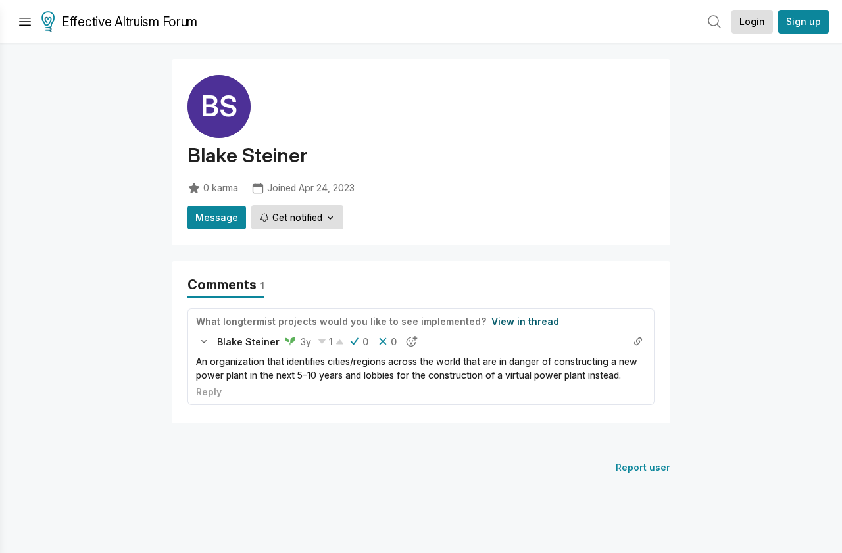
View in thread (525, 321)
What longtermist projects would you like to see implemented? (341, 321)
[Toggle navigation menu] (25, 22)
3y (306, 341)
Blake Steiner (248, 341)
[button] (204, 341)
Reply (209, 391)
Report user (643, 467)
